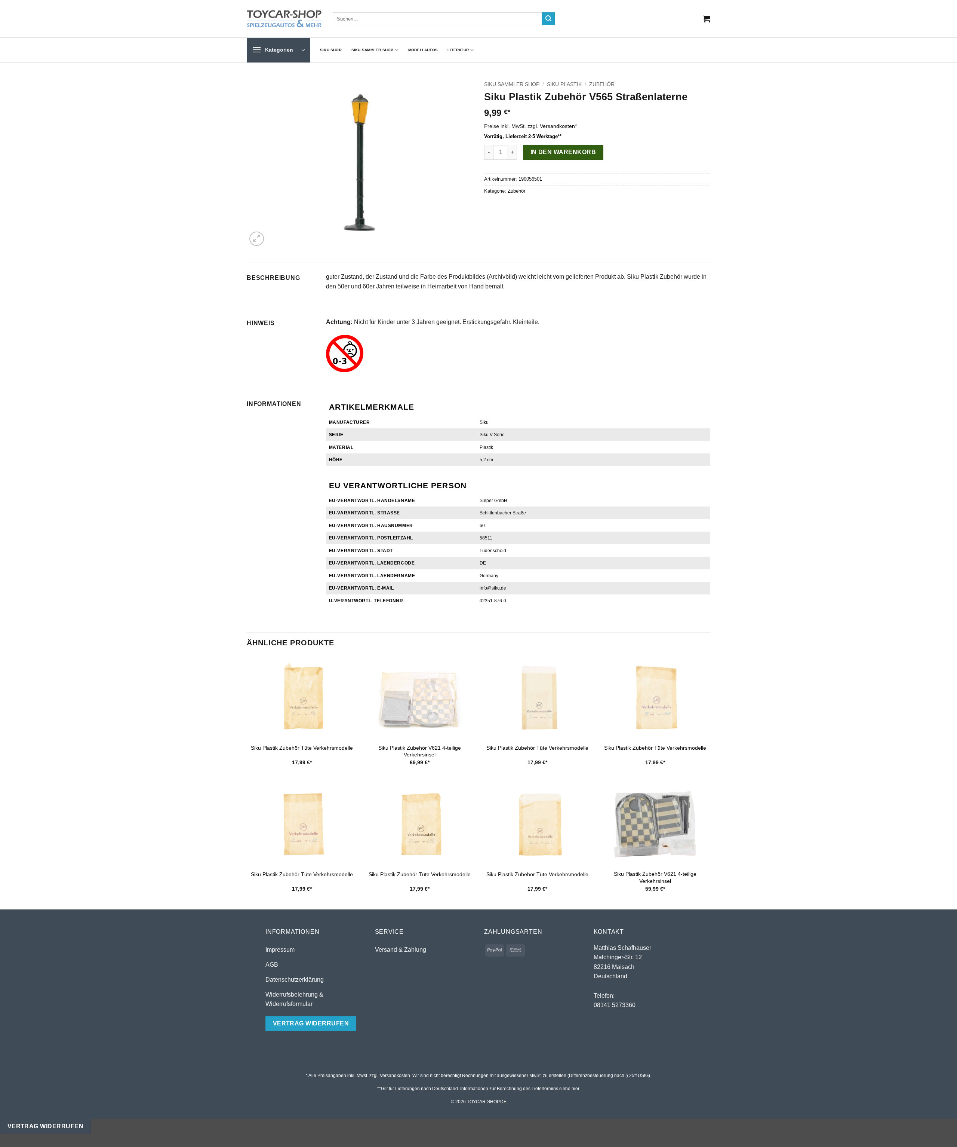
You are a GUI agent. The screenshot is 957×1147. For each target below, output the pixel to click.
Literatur (458, 50)
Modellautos (423, 50)
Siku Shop (331, 50)
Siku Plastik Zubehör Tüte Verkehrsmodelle (302, 748)
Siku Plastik (564, 84)
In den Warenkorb (563, 152)
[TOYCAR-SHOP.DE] (284, 18)
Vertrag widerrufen (45, 1126)
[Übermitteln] (548, 18)
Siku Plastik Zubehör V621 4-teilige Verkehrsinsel (419, 751)
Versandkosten (557, 126)
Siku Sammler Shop (372, 50)
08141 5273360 (615, 1005)
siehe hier (569, 1088)
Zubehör (602, 84)
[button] (706, 18)
